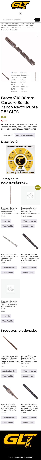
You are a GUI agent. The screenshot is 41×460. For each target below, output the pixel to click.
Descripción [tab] (8, 135)
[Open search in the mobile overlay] (20, 20)
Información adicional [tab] (24, 135)
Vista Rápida (7, 226)
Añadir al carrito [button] (29, 221)
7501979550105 (30, 129)
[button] (20, 13)
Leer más (6, 221)
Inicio (3, 23)
